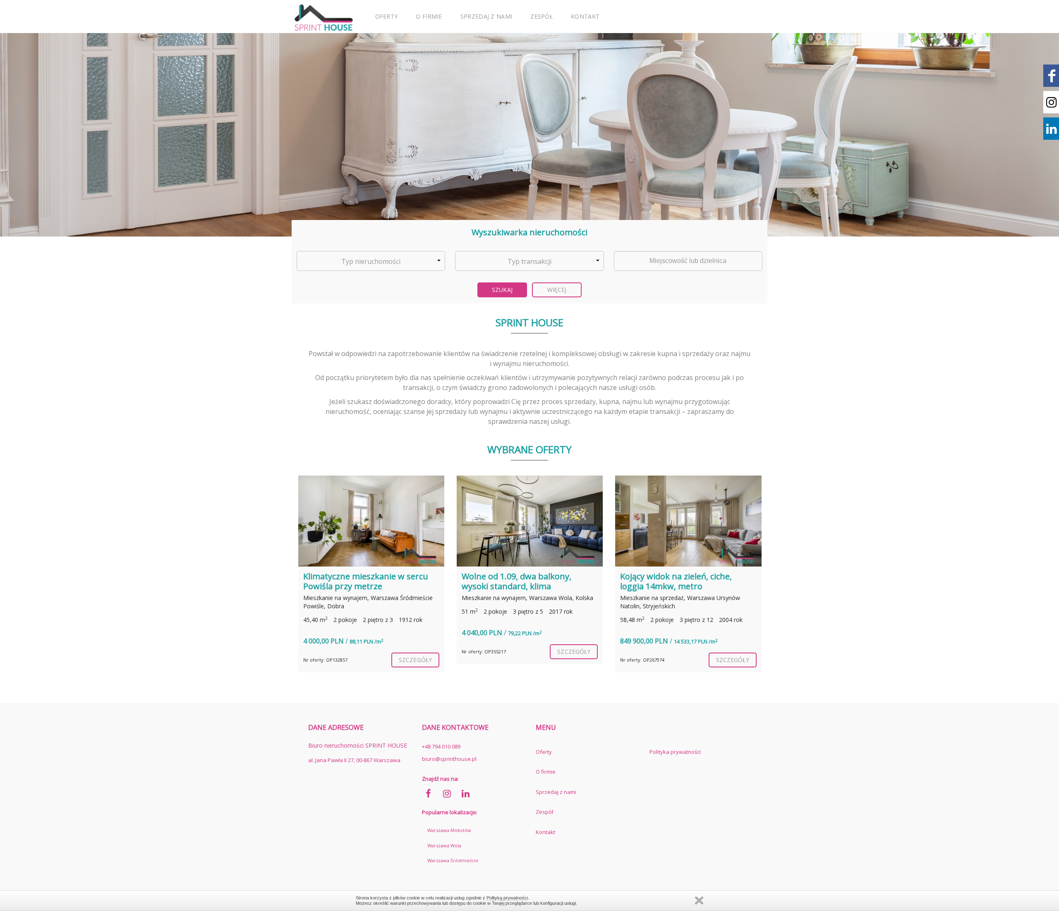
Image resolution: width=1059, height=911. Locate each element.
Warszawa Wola (444, 845)
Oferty (386, 16)
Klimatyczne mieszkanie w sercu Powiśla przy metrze (365, 581)
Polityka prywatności (675, 752)
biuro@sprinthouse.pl (449, 759)
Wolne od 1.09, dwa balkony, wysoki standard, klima (516, 581)
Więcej (557, 290)
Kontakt (585, 16)
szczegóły (415, 660)
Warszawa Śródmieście (452, 860)
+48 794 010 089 (441, 746)
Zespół (541, 16)
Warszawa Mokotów (449, 830)
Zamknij (699, 900)
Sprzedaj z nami (486, 16)
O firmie (429, 16)
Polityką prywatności (507, 897)
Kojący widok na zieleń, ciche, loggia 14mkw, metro (676, 581)
